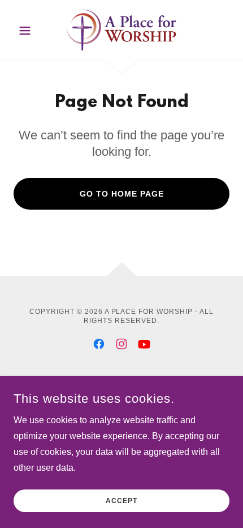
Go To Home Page (122, 193)
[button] (30, 30)
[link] (122, 30)
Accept (121, 501)
